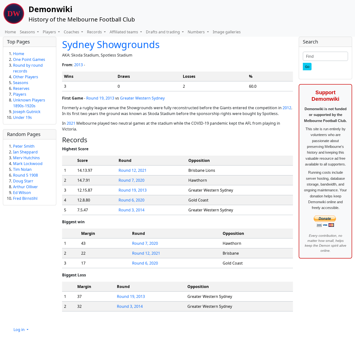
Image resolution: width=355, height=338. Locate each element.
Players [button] (50, 32)
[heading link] (91, 139)
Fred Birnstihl (25, 198)
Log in (20, 329)
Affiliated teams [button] (124, 32)
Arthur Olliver (25, 186)
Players (19, 94)
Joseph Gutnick (27, 111)
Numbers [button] (197, 32)
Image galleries (227, 32)
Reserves (21, 88)
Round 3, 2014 (131, 210)
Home (10, 32)
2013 (78, 64)
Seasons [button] (28, 32)
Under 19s (22, 117)
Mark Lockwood (28, 163)
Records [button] (95, 32)
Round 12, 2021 (133, 170)
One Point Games (29, 59)
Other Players (25, 76)
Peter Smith (24, 146)
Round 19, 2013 (100, 98)
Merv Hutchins (26, 157)
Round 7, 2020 (131, 180)
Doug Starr (23, 181)
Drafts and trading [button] (163, 32)
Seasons (20, 82)
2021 (71, 123)
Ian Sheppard (25, 152)
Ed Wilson (22, 192)
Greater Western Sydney (142, 98)
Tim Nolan (22, 169)
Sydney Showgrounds (111, 44)
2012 (287, 107)
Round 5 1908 (25, 175)
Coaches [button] (72, 32)
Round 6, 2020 (131, 200)
